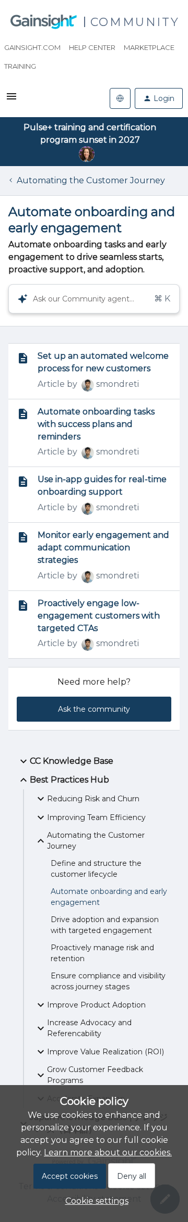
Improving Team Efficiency (96, 817)
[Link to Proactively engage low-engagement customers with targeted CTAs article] (23, 605)
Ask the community (94, 709)
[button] (94, 1201)
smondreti (117, 384)
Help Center (92, 47)
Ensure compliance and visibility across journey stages (108, 981)
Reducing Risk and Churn (93, 798)
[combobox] (94, 298)
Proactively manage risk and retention (102, 953)
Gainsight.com (32, 47)
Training (20, 66)
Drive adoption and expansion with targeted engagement (105, 925)
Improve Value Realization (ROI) (105, 1051)
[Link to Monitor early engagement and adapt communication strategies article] (23, 537)
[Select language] (120, 98)
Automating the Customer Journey (91, 180)
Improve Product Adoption (96, 1005)
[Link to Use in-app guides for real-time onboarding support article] (23, 481)
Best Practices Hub (69, 780)
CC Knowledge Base (71, 761)
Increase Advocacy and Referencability (89, 1028)
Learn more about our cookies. (108, 1152)
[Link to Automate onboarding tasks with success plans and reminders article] (23, 414)
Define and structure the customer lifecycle (96, 869)
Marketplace (149, 47)
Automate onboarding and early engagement (109, 897)
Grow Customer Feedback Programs (95, 1075)
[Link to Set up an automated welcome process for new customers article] (23, 358)
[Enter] (18, 298)
